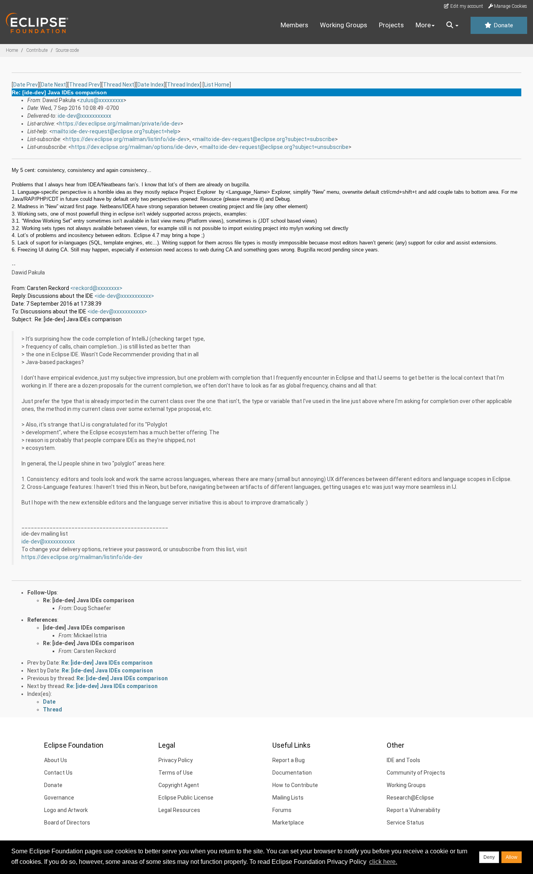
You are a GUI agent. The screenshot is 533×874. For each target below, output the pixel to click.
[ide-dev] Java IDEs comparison (84, 628)
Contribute (37, 50)
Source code (67, 50)
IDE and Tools (403, 760)
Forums (281, 810)
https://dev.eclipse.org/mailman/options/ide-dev (132, 147)
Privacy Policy (175, 760)
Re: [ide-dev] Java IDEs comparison (88, 600)
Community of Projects (416, 773)
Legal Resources (179, 810)
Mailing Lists (288, 797)
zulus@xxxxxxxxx (101, 100)
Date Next (53, 84)
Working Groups (343, 25)
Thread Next (118, 84)
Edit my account (466, 6)
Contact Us (58, 773)
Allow (511, 857)
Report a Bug (288, 760)
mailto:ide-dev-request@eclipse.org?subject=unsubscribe (275, 147)
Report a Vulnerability (413, 810)
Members (294, 25)
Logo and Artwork (66, 810)
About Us (55, 760)
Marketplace (288, 822)
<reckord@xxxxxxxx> (96, 288)
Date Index (150, 84)
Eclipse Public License (185, 797)
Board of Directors (67, 822)
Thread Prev (84, 84)
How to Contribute (295, 785)
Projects (391, 25)
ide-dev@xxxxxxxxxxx (84, 116)
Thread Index (183, 84)
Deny (489, 857)
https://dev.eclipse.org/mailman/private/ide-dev (119, 123)
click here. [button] (383, 861)
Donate (502, 25)
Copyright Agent (178, 785)
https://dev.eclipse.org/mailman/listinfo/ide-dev (126, 139)
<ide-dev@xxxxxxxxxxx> (124, 296)
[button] (452, 25)
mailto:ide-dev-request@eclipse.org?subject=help (115, 131)
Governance (59, 797)
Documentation (292, 773)
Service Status (405, 822)
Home (12, 50)
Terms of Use (175, 773)
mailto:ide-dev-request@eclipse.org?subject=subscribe (265, 139)
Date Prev (25, 84)
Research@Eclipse (410, 797)
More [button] (423, 25)
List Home (216, 84)
